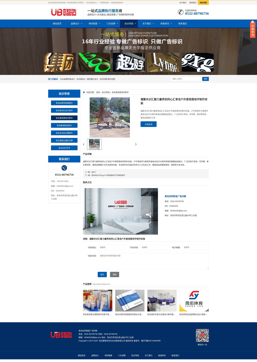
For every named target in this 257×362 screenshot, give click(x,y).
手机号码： (135, 247)
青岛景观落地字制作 (64, 118)
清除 (114, 274)
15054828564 (6, 360)
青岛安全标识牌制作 (64, 133)
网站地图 (203, 2)
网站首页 (57, 23)
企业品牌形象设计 (67, 79)
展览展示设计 (92, 79)
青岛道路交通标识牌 (64, 140)
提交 (102, 274)
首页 (98, 92)
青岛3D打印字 (64, 147)
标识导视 (129, 23)
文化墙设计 (81, 79)
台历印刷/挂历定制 (107, 79)
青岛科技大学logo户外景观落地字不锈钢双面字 (108, 175)
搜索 (205, 79)
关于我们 (182, 2)
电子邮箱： (177, 247)
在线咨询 (148, 124)
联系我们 (193, 2)
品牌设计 (75, 23)
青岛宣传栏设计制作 (64, 110)
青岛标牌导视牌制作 (64, 103)
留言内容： (93, 255)
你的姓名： (93, 247)
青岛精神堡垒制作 (64, 125)
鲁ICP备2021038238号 (151, 340)
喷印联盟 (93, 23)
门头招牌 (111, 23)
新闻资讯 (164, 23)
